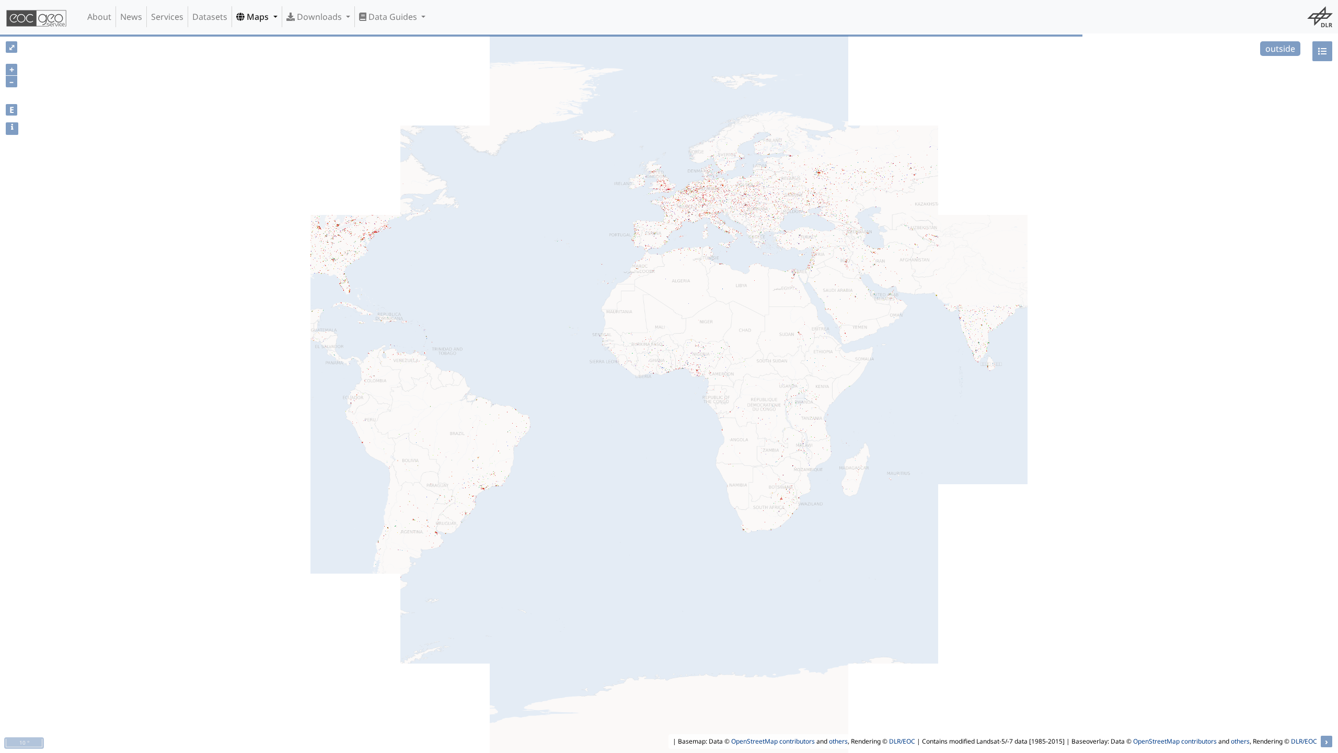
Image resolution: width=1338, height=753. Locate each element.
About (99, 16)
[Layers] (1322, 51)
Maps (258, 16)
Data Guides (392, 16)
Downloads (319, 16)
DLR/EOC (902, 741)
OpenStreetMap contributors (773, 741)
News (131, 16)
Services (167, 16)
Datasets (209, 16)
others (838, 741)
